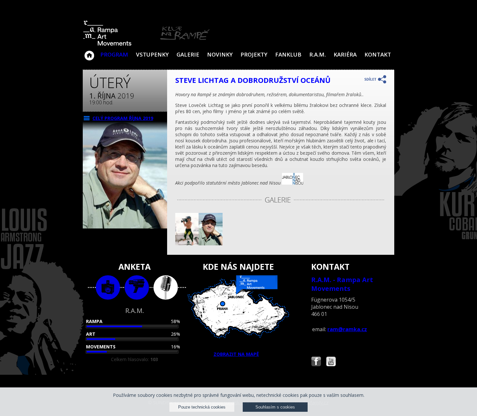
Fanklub (288, 54)
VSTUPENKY (152, 54)
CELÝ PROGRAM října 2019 (122, 118)
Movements (101, 347)
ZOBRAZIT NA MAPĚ (236, 354)
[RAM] (146, 44)
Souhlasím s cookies (275, 407)
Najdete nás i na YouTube (331, 362)
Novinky (220, 54)
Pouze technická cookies (202, 407)
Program (114, 54)
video (137, 287)
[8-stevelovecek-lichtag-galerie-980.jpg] (211, 243)
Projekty (253, 54)
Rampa (94, 321)
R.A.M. (317, 54)
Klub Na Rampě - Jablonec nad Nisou (89, 52)
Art (90, 334)
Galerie (188, 54)
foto (108, 287)
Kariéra (345, 54)
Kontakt (377, 54)
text (165, 287)
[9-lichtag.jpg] (187, 243)
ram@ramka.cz (347, 329)
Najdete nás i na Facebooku (316, 362)
